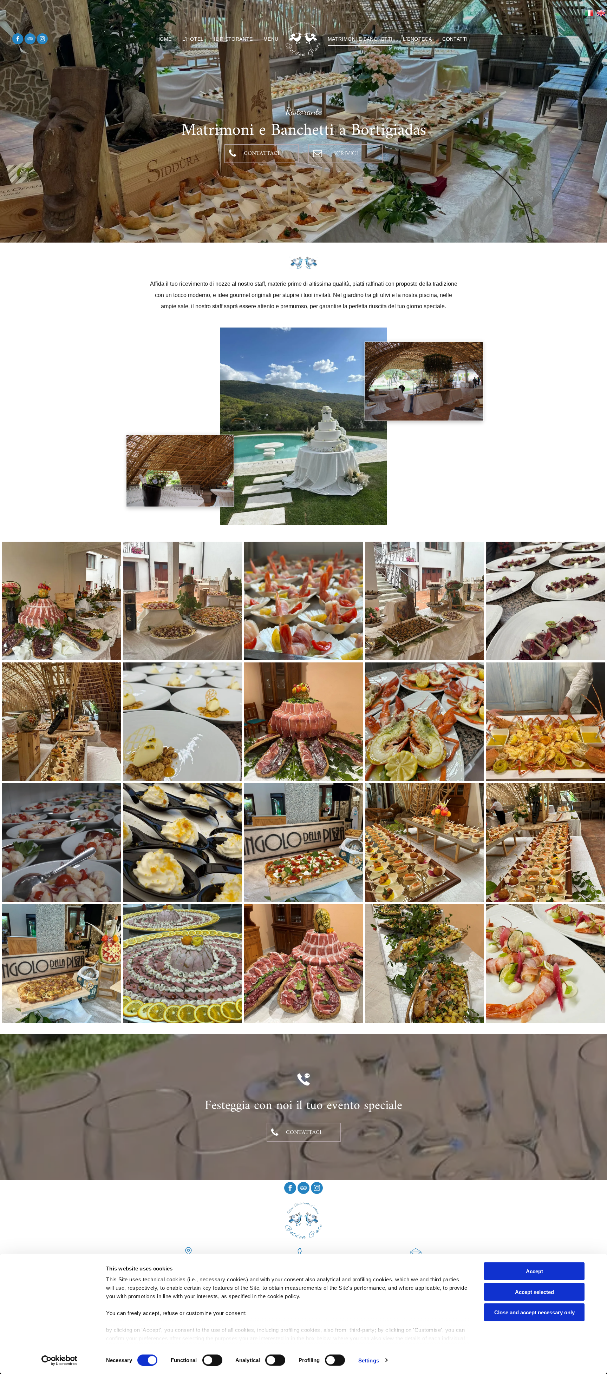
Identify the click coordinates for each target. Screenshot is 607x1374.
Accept (534, 1271)
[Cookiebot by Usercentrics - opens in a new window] (59, 1360)
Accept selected (534, 1292)
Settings (368, 1360)
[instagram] (42, 39)
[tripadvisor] (30, 39)
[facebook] (17, 39)
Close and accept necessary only (534, 1312)
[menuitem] (164, 39)
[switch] (212, 1360)
